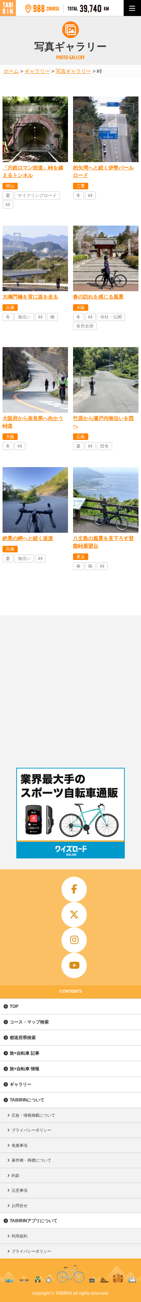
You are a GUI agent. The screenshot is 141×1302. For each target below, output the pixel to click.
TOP (14, 1006)
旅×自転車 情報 (24, 1068)
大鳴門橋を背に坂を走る (30, 297)
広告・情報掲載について (33, 1115)
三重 (80, 186)
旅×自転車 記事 (24, 1053)
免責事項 (19, 1145)
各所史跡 (85, 326)
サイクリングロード (37, 195)
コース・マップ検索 (29, 1022)
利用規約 (19, 1236)
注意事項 (19, 1190)
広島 (80, 436)
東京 (80, 556)
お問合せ (19, 1205)
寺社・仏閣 (111, 317)
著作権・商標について (31, 1160)
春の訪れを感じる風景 (98, 297)
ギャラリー (20, 1084)
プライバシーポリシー (31, 1130)
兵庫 (10, 307)
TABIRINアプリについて (33, 1220)
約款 (16, 1175)
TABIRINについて (27, 1100)
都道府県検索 (23, 1037)
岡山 (10, 186)
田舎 (104, 446)
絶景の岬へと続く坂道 (28, 538)
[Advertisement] (70, 690)
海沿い (24, 317)
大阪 (80, 307)
